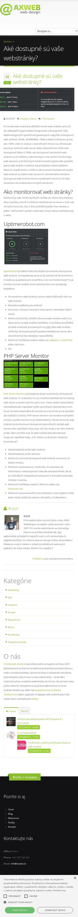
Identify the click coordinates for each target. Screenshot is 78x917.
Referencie (13, 818)
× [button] (74, 878)
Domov (8, 41)
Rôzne (33, 118)
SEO (10, 597)
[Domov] (20, 9)
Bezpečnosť (14, 619)
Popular (12, 711)
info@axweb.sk (18, 863)
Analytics (24, 118)
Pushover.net (15, 488)
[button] (39, 902)
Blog (10, 813)
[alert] (39, 896)
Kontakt (12, 826)
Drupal (11, 612)
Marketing (13, 590)
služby (34, 698)
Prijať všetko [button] (19, 910)
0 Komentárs (48, 118)
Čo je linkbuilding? (27, 732)
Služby (11, 822)
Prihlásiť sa (38, 558)
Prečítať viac (59, 890)
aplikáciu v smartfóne (60, 340)
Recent (24, 710)
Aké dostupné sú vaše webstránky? (38, 79)
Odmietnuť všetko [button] (55, 910)
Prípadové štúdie (17, 642)
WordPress (14, 634)
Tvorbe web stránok (14, 664)
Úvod (10, 809)
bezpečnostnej (42, 690)
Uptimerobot (11, 271)
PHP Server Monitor (14, 393)
